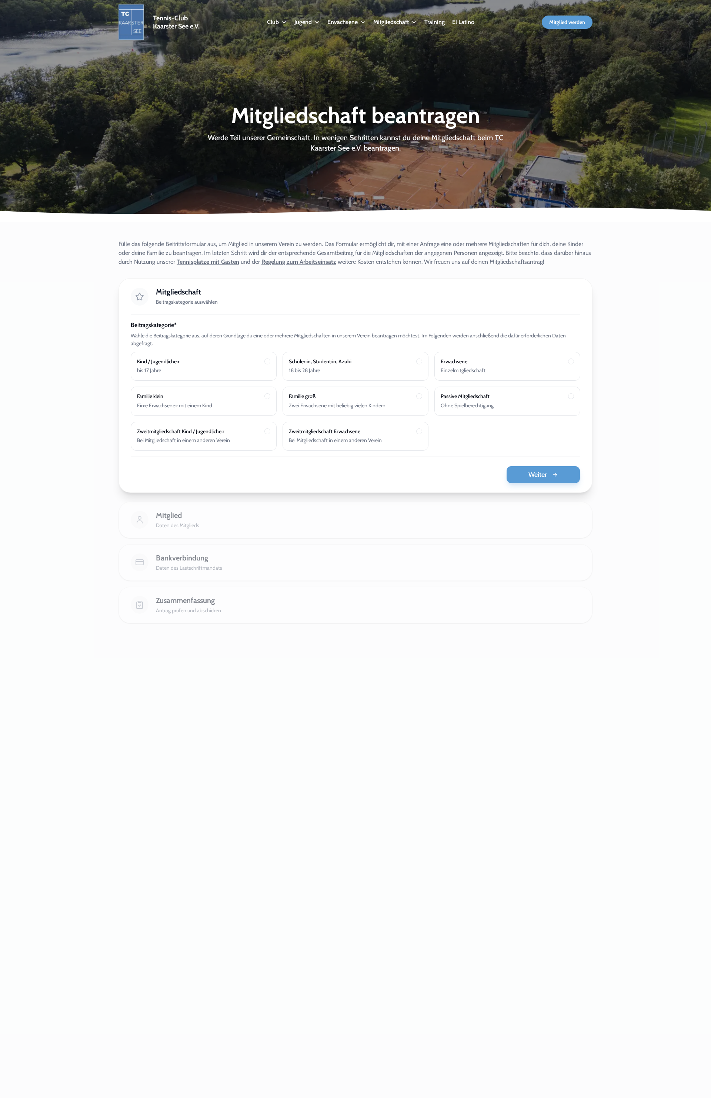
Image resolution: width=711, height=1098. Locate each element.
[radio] (267, 361)
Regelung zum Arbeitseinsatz (298, 261)
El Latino (463, 22)
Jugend (303, 22)
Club (273, 22)
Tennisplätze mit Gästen (208, 261)
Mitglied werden (567, 22)
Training (434, 22)
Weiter (537, 475)
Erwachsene (342, 22)
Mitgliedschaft (391, 22)
